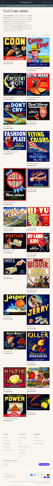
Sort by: (29, 35)
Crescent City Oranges (8, 97)
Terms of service (47, 481)
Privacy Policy (6, 446)
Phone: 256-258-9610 (39, 443)
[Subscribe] (26, 464)
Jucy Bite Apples (7, 351)
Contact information (46, 482)
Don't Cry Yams (7, 126)
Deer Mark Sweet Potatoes (33, 97)
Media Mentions (22, 453)
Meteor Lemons (30, 412)
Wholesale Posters (23, 449)
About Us (37, 437)
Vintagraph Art (15, 481)
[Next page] (37, 426)
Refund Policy (6, 437)
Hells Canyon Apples (8, 228)
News (20, 456)
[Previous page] (15, 426)
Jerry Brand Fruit (31, 326)
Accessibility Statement (8, 449)
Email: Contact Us (38, 440)
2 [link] (22, 427)
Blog (20, 440)
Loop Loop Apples (31, 389)
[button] (2, 2)
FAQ (20, 443)
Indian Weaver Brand (32, 290)
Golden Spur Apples (32, 189)
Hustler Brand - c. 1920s (9, 250)
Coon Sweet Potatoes (8, 61)
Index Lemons (6, 276)
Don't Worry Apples (31, 122)
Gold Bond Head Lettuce (9, 202)
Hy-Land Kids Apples (32, 254)
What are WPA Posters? (24, 446)
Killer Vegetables (31, 362)
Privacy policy (39, 481)
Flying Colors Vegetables (33, 163)
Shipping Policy (6, 443)
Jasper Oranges (7, 317)
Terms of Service (7, 440)
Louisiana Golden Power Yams (10, 418)
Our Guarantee (22, 437)
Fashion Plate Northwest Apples (11, 152)
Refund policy (33, 481)
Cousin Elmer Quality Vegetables (35, 68)
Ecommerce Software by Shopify (24, 481)
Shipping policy (38, 482)
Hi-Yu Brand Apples (31, 228)
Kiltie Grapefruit (7, 389)
